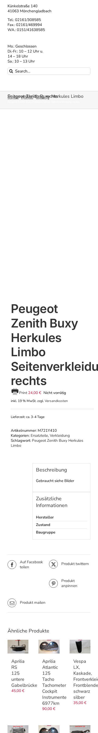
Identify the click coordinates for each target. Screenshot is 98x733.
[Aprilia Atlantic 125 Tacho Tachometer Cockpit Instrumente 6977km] (48, 647)
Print (23, 392)
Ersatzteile (39, 435)
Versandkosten (56, 400)
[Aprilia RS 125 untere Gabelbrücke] (18, 647)
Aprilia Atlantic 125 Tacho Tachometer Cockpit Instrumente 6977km (54, 682)
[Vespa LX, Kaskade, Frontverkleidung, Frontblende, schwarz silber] (80, 647)
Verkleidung (60, 435)
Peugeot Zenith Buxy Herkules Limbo (47, 443)
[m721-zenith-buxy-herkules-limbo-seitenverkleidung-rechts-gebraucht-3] (49, 206)
